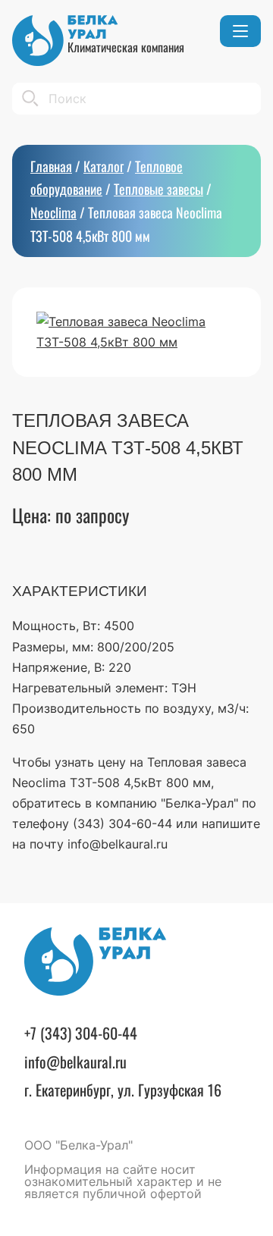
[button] (240, 31)
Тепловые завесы (158, 189)
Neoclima (53, 212)
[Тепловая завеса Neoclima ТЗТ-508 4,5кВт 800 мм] (136, 332)
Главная (51, 166)
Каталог (103, 166)
